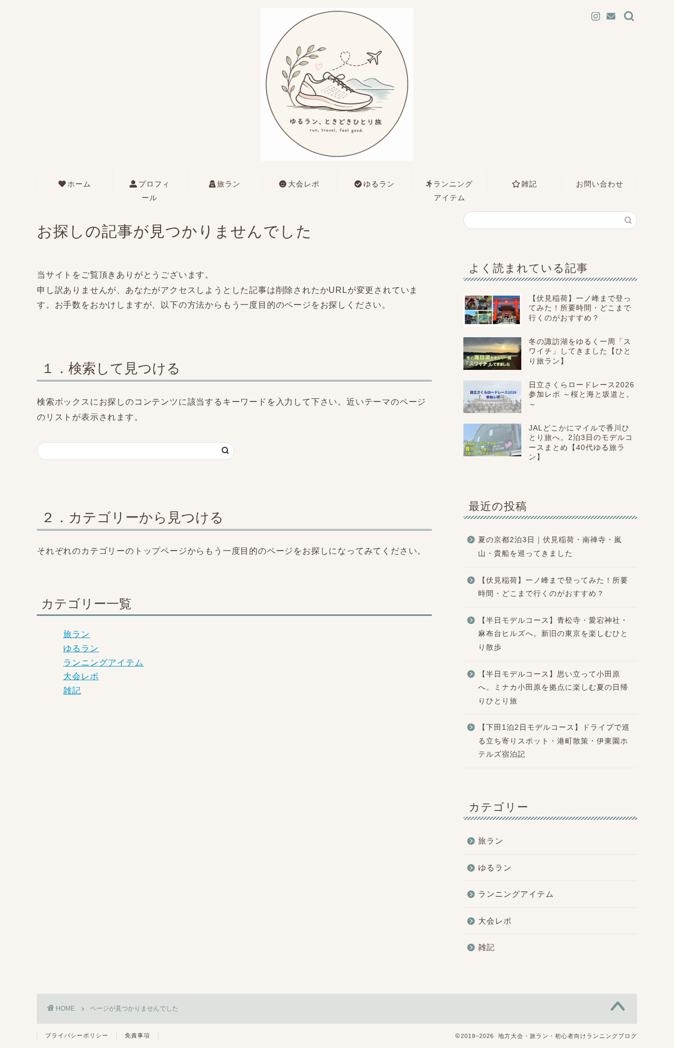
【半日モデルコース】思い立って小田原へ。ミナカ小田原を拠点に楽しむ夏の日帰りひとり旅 (553, 687)
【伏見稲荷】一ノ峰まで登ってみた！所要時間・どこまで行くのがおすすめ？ (553, 587)
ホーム (79, 184)
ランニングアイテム (453, 187)
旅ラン (229, 184)
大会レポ (304, 184)
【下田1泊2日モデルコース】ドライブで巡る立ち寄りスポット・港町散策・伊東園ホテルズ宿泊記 (554, 740)
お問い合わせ (599, 184)
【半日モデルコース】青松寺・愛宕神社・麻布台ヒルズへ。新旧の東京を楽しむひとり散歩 (553, 633)
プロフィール (154, 187)
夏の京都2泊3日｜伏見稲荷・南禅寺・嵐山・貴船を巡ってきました (550, 546)
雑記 (529, 184)
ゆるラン (379, 184)
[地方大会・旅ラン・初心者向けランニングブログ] (337, 160)
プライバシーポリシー (76, 1035)
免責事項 (137, 1035)
